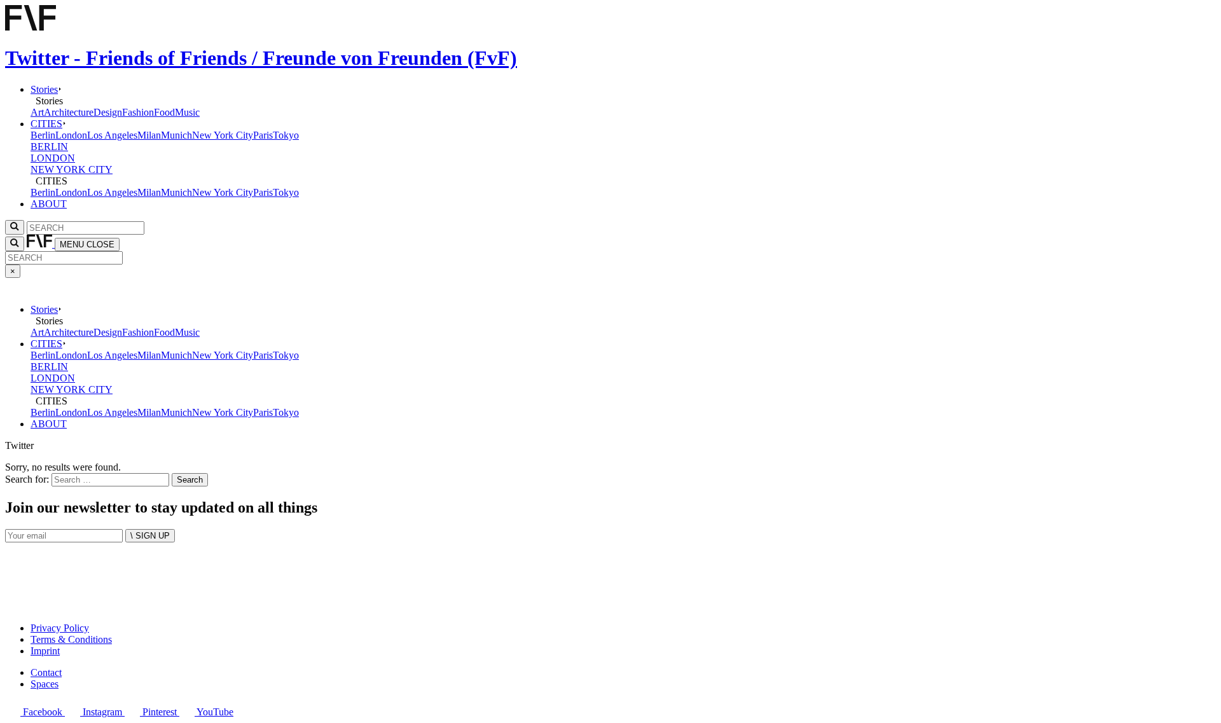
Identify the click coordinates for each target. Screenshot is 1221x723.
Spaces (45, 683)
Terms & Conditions (71, 639)
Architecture (68, 112)
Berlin (43, 135)
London (71, 135)
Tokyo (286, 135)
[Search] (14, 244)
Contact (46, 672)
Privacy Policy (60, 628)
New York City (222, 135)
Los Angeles (112, 135)
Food (164, 112)
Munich (176, 135)
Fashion (138, 112)
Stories (44, 89)
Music (187, 112)
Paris (263, 135)
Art (37, 112)
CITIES (46, 123)
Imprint (45, 650)
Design (107, 112)
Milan (149, 135)
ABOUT (49, 203)
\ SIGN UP (150, 536)
